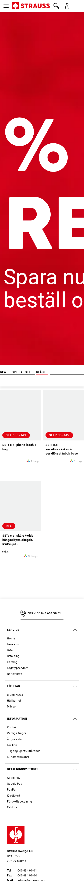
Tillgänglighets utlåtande (23, 751)
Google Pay (14, 783)
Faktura (12, 807)
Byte (10, 650)
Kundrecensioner (18, 757)
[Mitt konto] (66, 6)
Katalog (12, 662)
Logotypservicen (18, 668)
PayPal (12, 789)
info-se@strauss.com (32, 880)
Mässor (12, 706)
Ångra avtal (14, 739)
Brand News (15, 694)
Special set (21, 372)
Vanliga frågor (16, 733)
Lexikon (12, 745)
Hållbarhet (14, 700)
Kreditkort (13, 795)
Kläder (42, 372)
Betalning (13, 656)
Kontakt (12, 727)
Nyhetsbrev (14, 674)
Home (11, 638)
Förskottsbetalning (19, 801)
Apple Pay (14, 778)
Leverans (13, 644)
